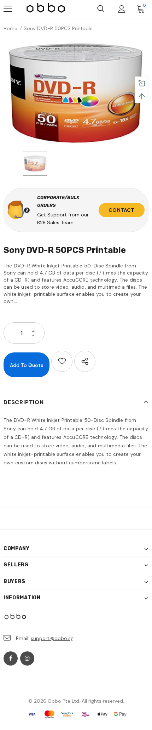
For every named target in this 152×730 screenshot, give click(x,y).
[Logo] (46, 9)
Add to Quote (26, 365)
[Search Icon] (100, 8)
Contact (121, 210)
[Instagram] (27, 658)
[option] (76, 93)
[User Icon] (121, 9)
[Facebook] (11, 658)
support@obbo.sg (52, 638)
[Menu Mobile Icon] (8, 9)
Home (10, 28)
